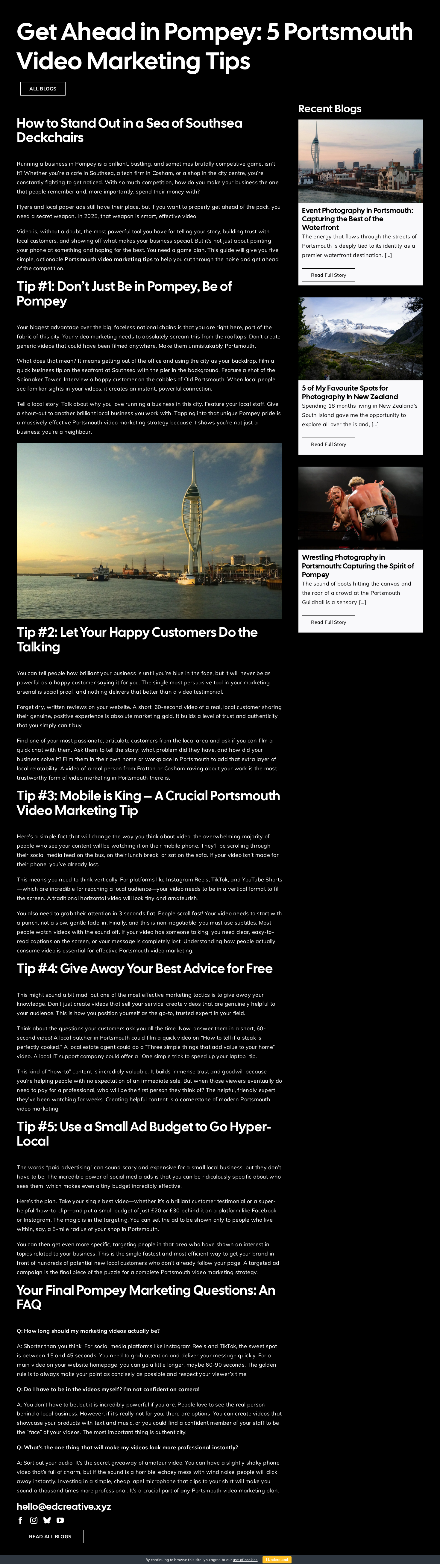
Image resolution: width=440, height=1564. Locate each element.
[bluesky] (47, 1520)
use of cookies (245, 1559)
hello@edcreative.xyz (64, 1506)
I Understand (277, 1560)
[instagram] (33, 1520)
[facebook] (20, 1520)
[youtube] (60, 1520)
